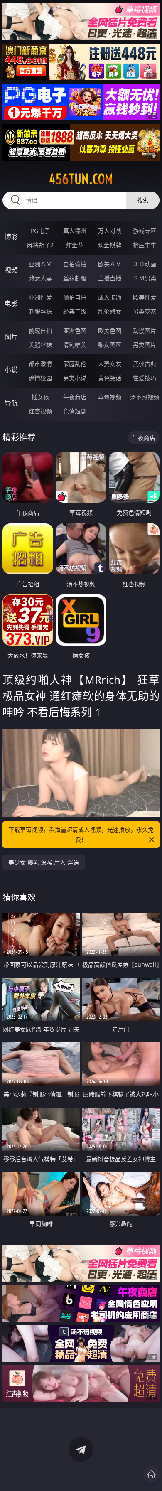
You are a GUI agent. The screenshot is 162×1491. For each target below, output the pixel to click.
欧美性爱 (144, 297)
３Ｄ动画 (144, 264)
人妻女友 (109, 364)
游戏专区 (144, 231)
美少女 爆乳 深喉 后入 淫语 (43, 862)
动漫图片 (144, 330)
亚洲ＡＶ (40, 264)
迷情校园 (40, 378)
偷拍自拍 (74, 297)
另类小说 (74, 378)
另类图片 (144, 345)
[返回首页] (151, 1474)
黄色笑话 (109, 378)
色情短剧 (74, 411)
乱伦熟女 (109, 311)
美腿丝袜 (40, 345)
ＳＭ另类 (144, 278)
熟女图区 (109, 345)
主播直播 (109, 278)
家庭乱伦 (74, 364)
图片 (11, 336)
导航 (11, 403)
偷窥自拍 (40, 330)
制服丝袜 (40, 311)
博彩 (11, 236)
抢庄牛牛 (144, 245)
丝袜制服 (74, 278)
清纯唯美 (74, 345)
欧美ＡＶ (109, 264)
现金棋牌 (109, 245)
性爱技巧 (144, 378)
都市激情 (40, 364)
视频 (11, 270)
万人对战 (109, 231)
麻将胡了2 (40, 245)
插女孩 (40, 397)
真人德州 (74, 231)
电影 (11, 303)
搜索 (143, 200)
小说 (11, 369)
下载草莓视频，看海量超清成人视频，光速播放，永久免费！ (81, 834)
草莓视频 (109, 397)
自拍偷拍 (74, 264)
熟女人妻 (40, 278)
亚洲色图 (74, 330)
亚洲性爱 (40, 297)
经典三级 (74, 311)
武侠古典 (144, 364)
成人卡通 (109, 297)
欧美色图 (109, 330)
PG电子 (40, 231)
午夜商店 (74, 397)
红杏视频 (40, 411)
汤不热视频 (144, 397)
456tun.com (81, 179)
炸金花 (74, 245)
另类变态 (144, 311)
